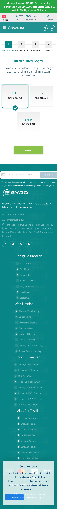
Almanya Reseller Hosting (31, 345)
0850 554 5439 (15, 214)
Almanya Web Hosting (29, 311)
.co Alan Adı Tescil (29, 441)
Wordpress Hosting (28, 322)
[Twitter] (13, 244)
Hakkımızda (25, 263)
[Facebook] (5, 244)
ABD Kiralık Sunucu (26, 376)
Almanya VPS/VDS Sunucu (30, 387)
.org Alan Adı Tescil (29, 429)
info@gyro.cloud (16, 220)
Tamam (14, 497)
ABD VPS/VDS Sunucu (28, 404)
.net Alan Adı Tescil (29, 423)
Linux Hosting (25, 316)
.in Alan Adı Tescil (29, 435)
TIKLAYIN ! (42, 10)
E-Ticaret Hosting (27, 339)
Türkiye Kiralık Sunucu (28, 370)
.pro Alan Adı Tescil (29, 446)
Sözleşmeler (25, 297)
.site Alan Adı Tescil (30, 452)
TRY (20, 16)
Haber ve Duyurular (29, 280)
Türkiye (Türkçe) (31, 17)
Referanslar (25, 275)
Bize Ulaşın (25, 269)
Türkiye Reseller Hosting (30, 351)
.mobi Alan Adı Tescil (30, 458)
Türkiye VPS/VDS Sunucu (29, 393)
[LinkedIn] (29, 244)
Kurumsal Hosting (27, 334)
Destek (50, 19)
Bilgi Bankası (25, 292)
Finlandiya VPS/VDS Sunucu (31, 399)
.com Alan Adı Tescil (30, 418)
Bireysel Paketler (26, 328)
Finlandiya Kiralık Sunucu (29, 381)
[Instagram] (21, 244)
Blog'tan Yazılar (27, 286)
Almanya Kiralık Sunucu (28, 364)
